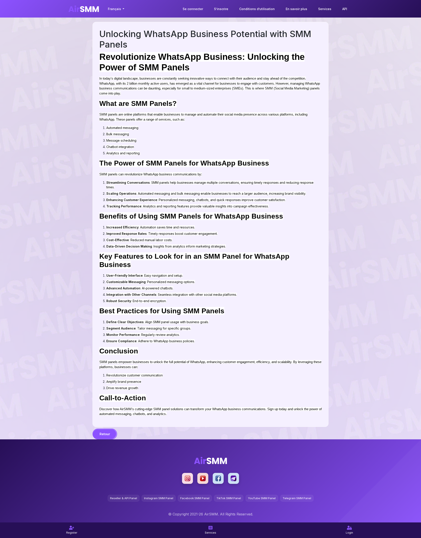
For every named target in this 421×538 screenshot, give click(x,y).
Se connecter (193, 9)
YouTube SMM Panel (262, 498)
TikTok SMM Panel (228, 498)
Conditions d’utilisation (257, 9)
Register (71, 532)
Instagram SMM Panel (158, 498)
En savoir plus (296, 9)
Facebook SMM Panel (194, 498)
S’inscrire (221, 9)
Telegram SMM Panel (297, 498)
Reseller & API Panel (123, 498)
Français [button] (115, 9)
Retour (105, 434)
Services (324, 9)
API (344, 9)
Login (349, 532)
